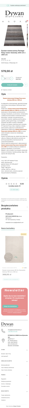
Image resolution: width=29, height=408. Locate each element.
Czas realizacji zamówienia (7, 367)
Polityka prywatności (6, 381)
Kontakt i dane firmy (6, 353)
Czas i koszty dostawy (6, 370)
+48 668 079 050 (12, 331)
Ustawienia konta (5, 397)
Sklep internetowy (13, 406)
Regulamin (18, 309)
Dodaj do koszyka (12, 85)
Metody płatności (5, 365)
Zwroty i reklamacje (6, 383)
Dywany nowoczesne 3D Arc (9, 267)
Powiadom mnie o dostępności (11, 279)
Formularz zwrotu (5, 386)
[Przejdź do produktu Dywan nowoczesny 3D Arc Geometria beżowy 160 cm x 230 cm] (14, 249)
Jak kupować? (4, 356)
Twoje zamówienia (5, 395)
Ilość (2, 76)
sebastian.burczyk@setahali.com (14, 222)
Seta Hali (3, 58)
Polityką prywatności (17, 312)
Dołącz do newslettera (10, 306)
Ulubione (3, 400)
